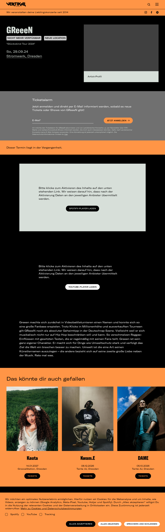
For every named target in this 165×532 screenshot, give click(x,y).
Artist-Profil (95, 76)
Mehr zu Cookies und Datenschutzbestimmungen (51, 508)
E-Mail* (36, 120)
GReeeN (19, 29)
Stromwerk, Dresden (24, 56)
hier (66, 134)
